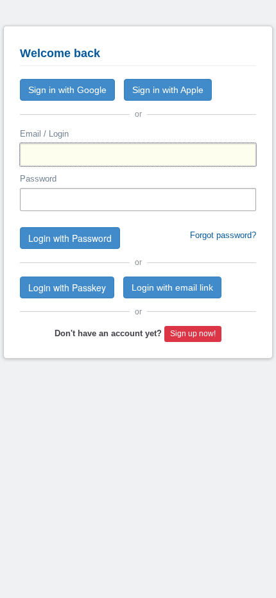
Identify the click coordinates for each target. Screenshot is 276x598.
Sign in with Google (67, 90)
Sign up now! (193, 333)
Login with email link (172, 287)
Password (38, 179)
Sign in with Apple (167, 90)
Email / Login (44, 134)
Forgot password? (223, 235)
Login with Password (70, 238)
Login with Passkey (67, 287)
